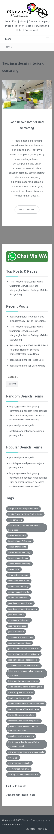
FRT (50, 829)
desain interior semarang (19, 564)
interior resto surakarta (18, 598)
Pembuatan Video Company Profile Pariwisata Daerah (23, 744)
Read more (27, 209)
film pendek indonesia (18, 575)
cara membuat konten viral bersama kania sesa (24, 527)
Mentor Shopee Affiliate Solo (21, 715)
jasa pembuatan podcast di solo (22, 660)
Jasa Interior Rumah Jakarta (20, 637)
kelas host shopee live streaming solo (25, 687)
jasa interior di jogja (17, 626)
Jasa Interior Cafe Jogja (19, 620)
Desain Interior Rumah (18, 558)
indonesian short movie (18, 581)
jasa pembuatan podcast (19, 643)
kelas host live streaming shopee (23, 681)
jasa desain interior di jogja (20, 603)
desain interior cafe (17, 535)
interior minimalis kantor (19, 592)
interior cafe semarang (18, 586)
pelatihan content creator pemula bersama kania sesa (23, 728)
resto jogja (13, 757)
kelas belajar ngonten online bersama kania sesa (25, 673)
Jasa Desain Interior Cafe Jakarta (27, 365)
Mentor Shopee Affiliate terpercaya (23, 721)
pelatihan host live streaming (21, 736)
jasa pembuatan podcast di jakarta (23, 654)
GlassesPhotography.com (36, 820)
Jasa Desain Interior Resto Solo (26, 359)
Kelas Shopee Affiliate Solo (20, 692)
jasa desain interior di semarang (22, 609)
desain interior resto (17, 547)
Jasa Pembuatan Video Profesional (23, 665)
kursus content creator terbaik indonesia (26, 704)
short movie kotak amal (18, 769)
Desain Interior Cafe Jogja (19, 541)
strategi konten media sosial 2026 (23, 774)
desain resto (14, 569)
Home (8, 47)
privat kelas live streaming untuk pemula (26, 752)
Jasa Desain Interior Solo (20, 794)
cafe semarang (15, 520)
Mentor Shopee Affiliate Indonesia (23, 709)
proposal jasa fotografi (21, 425)
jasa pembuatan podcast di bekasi (23, 648)
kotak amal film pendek (18, 698)
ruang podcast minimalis (19, 763)
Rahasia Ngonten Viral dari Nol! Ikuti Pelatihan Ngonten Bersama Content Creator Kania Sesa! (28, 350)
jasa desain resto (16, 615)
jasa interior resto (16, 631)
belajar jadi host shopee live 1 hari (23, 508)
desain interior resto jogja (19, 552)
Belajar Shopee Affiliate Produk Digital (25, 514)
